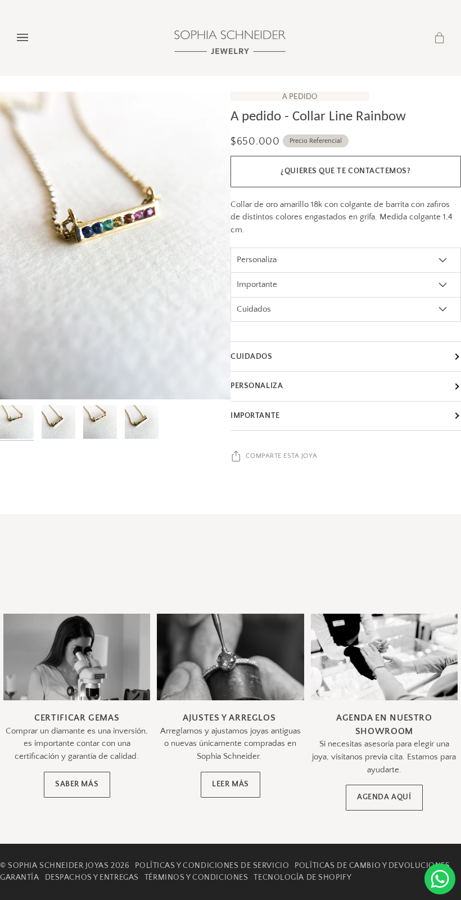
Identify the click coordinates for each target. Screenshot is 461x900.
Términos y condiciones (196, 877)
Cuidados (252, 356)
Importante (255, 415)
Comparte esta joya (282, 456)
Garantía (19, 877)
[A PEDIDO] (115, 245)
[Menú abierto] (34, 37)
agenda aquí (384, 797)
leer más (230, 784)
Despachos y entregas (92, 877)
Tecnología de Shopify (302, 877)
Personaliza (257, 385)
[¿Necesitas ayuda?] (439, 878)
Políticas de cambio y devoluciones (372, 865)
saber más (76, 784)
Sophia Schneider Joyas (58, 865)
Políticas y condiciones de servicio (212, 865)
